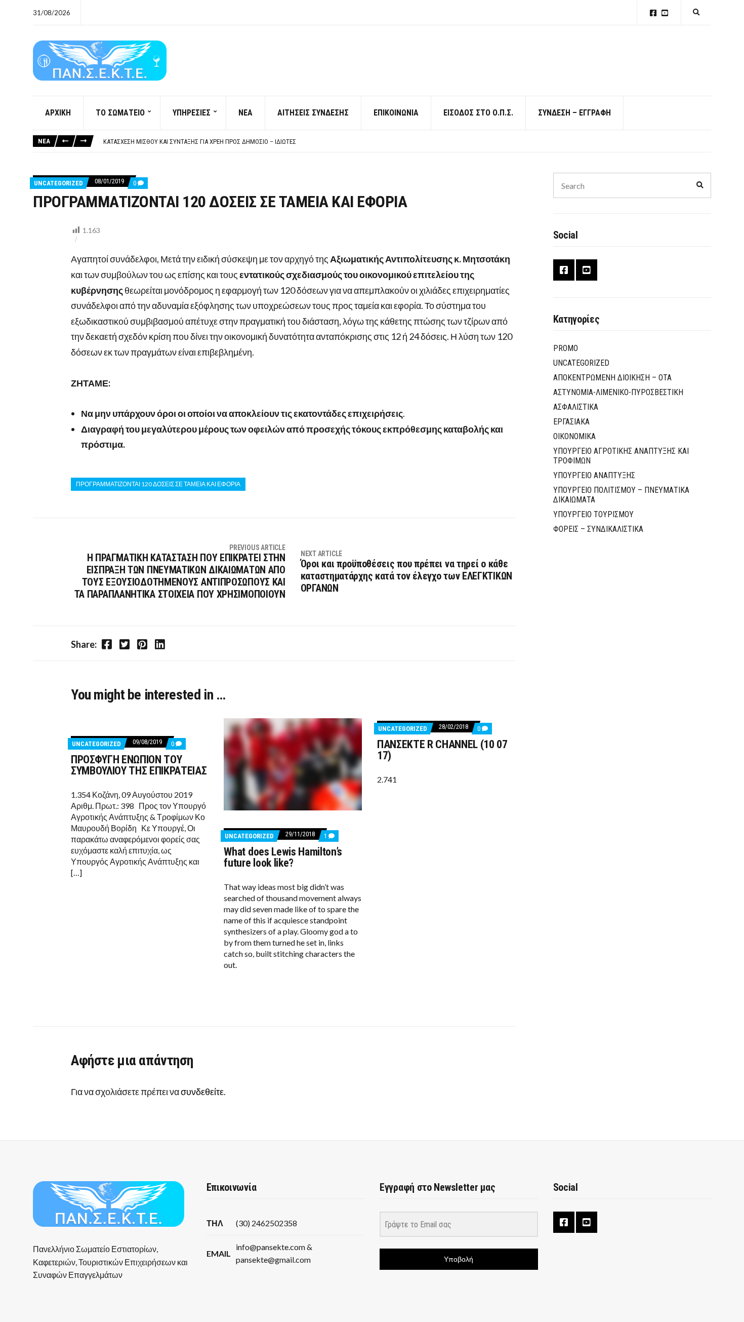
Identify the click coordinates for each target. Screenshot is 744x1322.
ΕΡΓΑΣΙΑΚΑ (571, 421)
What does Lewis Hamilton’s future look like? (283, 857)
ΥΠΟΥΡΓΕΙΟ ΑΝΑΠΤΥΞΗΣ (594, 475)
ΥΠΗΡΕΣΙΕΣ (192, 113)
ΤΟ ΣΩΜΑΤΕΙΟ (120, 113)
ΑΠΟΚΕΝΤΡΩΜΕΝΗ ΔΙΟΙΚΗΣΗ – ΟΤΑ (612, 377)
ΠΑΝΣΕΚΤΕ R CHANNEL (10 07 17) (442, 750)
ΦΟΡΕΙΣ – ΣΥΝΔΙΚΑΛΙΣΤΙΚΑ (598, 529)
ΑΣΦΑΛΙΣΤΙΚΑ (575, 407)
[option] (407, 141)
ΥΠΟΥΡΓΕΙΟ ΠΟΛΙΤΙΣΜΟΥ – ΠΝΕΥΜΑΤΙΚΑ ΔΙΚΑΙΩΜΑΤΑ (621, 494)
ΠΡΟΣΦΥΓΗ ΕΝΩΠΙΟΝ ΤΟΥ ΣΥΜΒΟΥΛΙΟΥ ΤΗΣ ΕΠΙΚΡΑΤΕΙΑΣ (138, 765)
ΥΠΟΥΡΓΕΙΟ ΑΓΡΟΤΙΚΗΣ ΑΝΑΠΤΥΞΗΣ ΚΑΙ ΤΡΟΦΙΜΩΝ (621, 455)
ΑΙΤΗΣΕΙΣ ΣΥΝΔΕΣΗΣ (313, 113)
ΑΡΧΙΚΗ (58, 113)
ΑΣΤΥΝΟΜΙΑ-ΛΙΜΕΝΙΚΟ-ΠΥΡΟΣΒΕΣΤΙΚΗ (618, 392)
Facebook (653, 13)
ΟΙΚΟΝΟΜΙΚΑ (574, 436)
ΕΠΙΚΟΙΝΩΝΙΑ (396, 113)
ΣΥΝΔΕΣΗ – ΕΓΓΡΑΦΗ (574, 113)
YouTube (665, 13)
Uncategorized (58, 183)
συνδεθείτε (202, 1091)
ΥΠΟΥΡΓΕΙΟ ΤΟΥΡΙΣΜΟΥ (593, 514)
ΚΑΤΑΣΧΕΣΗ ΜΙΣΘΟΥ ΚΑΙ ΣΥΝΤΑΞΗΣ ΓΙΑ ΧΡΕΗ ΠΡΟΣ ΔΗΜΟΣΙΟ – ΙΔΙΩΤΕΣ (199, 141)
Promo (565, 348)
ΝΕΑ (245, 113)
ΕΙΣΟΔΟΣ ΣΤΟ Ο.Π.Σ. (478, 113)
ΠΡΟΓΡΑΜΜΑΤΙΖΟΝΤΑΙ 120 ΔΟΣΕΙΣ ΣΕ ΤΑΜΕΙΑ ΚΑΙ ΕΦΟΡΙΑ (158, 484)
